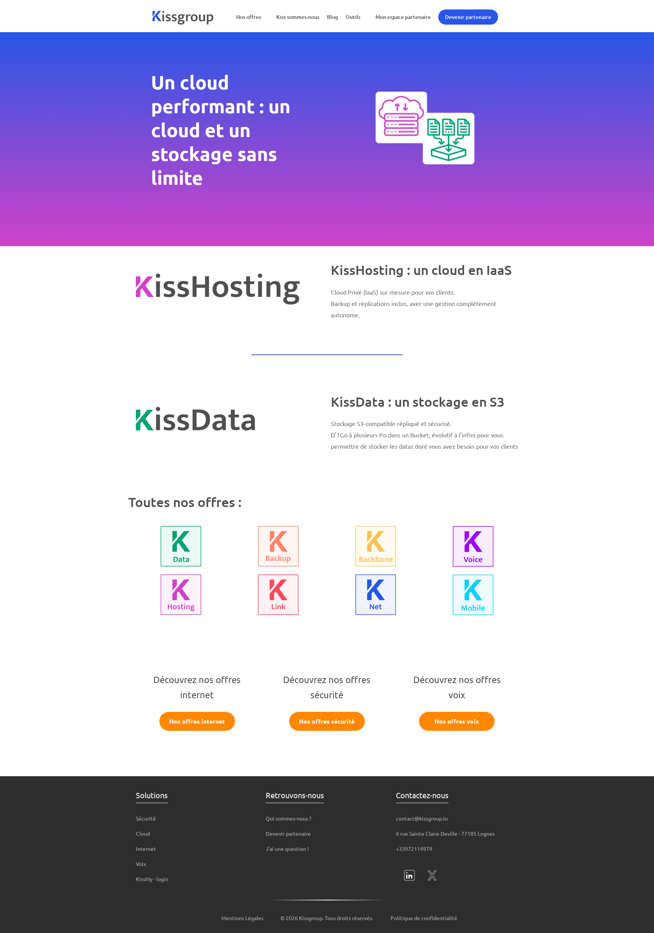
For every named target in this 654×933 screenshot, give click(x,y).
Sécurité (146, 818)
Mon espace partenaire (403, 16)
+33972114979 (414, 848)
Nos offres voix (456, 721)
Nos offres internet (197, 721)
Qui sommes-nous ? (288, 818)
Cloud (143, 833)
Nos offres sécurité (327, 721)
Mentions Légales (242, 917)
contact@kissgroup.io (422, 818)
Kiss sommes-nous (297, 16)
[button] (252, 17)
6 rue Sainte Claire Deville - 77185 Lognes (445, 833)
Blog (332, 16)
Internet (146, 848)
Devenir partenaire (468, 16)
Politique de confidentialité (424, 917)
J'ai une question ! (287, 848)
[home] (183, 17)
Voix (141, 863)
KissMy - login (152, 878)
